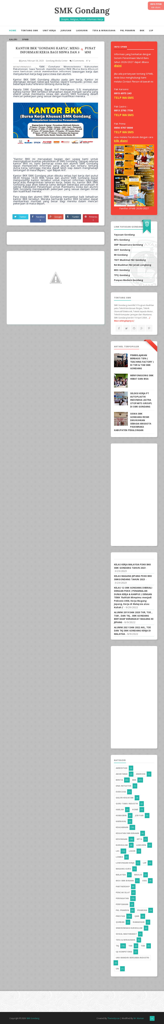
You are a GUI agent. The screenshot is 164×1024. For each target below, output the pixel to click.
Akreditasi (121, 768)
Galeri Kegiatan (124, 797)
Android (140, 774)
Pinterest (93, 218)
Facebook (40, 218)
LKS (117, 851)
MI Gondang (121, 254)
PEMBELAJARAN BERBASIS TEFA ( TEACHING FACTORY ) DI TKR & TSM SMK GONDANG (142, 362)
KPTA (139, 839)
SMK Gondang (82, 10)
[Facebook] (119, 328)
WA (124, 98)
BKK (142, 30)
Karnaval (121, 821)
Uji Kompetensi (124, 951)
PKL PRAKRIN (127, 30)
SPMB (25, 39)
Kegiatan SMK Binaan (127, 833)
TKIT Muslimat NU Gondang (130, 260)
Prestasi (120, 916)
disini (118, 66)
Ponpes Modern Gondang (128, 280)
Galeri (13, 39)
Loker (132, 851)
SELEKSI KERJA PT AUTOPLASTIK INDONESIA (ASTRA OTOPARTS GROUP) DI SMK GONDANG (141, 400)
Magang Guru (123, 868)
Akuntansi (121, 774)
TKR (130, 945)
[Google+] (141, 328)
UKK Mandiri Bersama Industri (132, 957)
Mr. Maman (139, 1018)
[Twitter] (126, 328)
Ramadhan (138, 922)
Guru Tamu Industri (127, 803)
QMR (137, 916)
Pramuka (142, 910)
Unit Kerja (49, 30)
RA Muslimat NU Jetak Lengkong (132, 265)
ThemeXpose (113, 1018)
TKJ (117, 945)
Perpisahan (122, 904)
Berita (119, 780)
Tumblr (75, 216)
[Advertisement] (134, 495)
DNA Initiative (123, 785)
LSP (151, 30)
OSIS (144, 880)
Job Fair (139, 815)
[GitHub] (134, 328)
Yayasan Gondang (124, 234)
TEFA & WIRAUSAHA (103, 30)
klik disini (121, 141)
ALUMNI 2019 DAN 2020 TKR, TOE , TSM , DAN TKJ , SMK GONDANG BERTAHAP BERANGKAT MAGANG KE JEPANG (133, 617)
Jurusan (66, 30)
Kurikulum (122, 845)
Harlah (120, 809)
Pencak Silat (123, 892)
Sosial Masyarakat (126, 934)
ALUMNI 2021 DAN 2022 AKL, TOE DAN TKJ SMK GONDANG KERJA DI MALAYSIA (132, 630)
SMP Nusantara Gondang (128, 244)
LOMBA (119, 857)
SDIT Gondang (122, 249)
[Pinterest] (149, 328)
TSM (143, 945)
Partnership (123, 886)
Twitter (23, 216)
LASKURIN (82, 30)
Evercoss (121, 791)
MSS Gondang (122, 270)
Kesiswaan (121, 839)
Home (12, 30)
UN (117, 968)
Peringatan (122, 898)
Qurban (120, 922)
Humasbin (121, 815)
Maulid (138, 874)
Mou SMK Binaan (125, 880)
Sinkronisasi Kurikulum (129, 928)
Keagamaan (122, 827)
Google (58, 216)
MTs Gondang (122, 239)
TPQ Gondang (122, 275)
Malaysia (121, 874)
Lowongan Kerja (125, 862)
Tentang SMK (29, 30)
